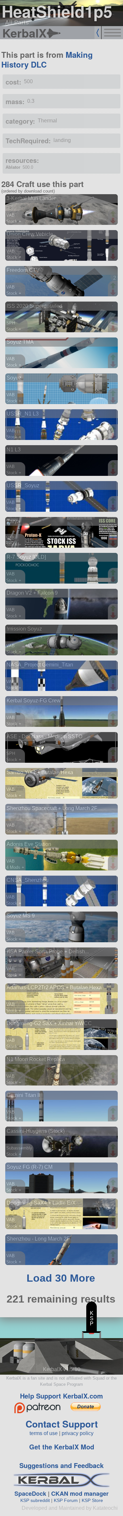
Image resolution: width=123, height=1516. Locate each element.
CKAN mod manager (80, 1493)
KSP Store (92, 1500)
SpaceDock (30, 1493)
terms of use (44, 1433)
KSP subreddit (35, 1500)
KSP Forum (66, 1500)
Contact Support (62, 1423)
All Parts (17, 22)
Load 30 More (61, 1278)
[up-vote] (114, 214)
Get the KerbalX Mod (61, 1446)
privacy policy (77, 1433)
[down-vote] (114, 221)
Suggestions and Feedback (61, 1465)
